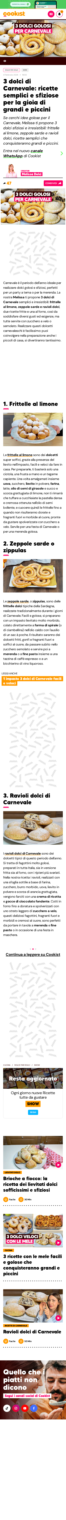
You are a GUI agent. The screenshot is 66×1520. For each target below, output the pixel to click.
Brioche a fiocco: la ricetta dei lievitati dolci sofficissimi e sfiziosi (30, 1184)
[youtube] (25, 1408)
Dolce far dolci (22, 1065)
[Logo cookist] (14, 14)
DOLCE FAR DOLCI (11, 70)
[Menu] (51, 14)
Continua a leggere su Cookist (33, 954)
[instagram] (16, 1408)
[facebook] (33, 1408)
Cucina (6, 1065)
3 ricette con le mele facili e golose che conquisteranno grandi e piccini (32, 1265)
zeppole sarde (18, 601)
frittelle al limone (19, 455)
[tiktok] (7, 1408)
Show (37, 1065)
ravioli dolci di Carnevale (23, 853)
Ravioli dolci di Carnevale (32, 1332)
